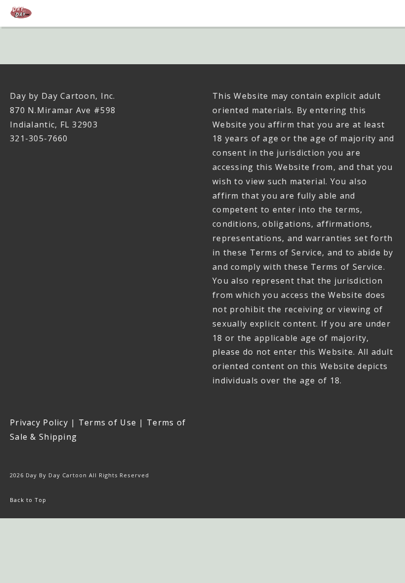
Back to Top (28, 499)
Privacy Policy (39, 422)
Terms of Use (107, 422)
